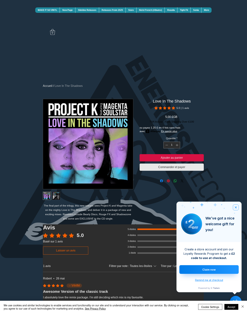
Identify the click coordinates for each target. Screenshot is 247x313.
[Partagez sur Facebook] (161, 181)
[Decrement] (166, 145)
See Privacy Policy (95, 308)
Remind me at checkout (209, 280)
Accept (231, 307)
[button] (52, 32)
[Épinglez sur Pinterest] (168, 181)
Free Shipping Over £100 (179, 121)
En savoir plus (169, 131)
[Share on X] (182, 181)
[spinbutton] (172, 145)
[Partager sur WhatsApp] (175, 181)
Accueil (47, 85)
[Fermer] (242, 307)
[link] (171, 108)
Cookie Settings (210, 307)
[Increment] (177, 145)
